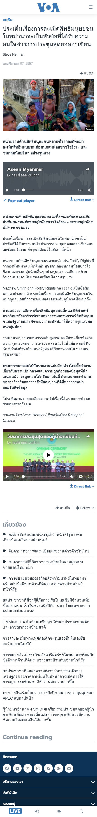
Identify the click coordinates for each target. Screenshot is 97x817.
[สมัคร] (69, 768)
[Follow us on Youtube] (17, 768)
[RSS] (48, 768)
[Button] (87, 73)
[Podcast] (58, 768)
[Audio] (37, 811)
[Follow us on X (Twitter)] (27, 768)
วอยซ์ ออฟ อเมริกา (25, 175)
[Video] (59, 811)
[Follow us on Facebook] (7, 768)
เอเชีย (7, 20)
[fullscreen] (89, 476)
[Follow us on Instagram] (38, 768)
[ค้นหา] (81, 811)
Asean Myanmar (25, 169)
